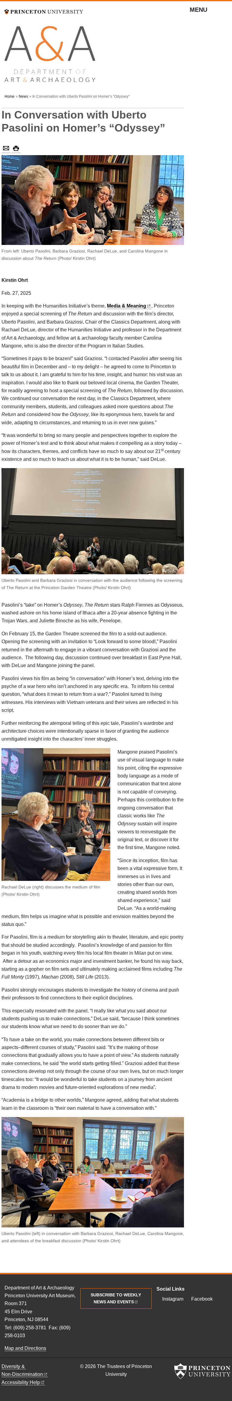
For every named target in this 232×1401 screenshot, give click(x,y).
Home (9, 96)
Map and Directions (25, 1348)
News (23, 96)
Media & (126, 305)
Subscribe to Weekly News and (116, 1298)
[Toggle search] (223, 12)
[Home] (50, 56)
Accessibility (21, 1382)
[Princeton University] (44, 11)
